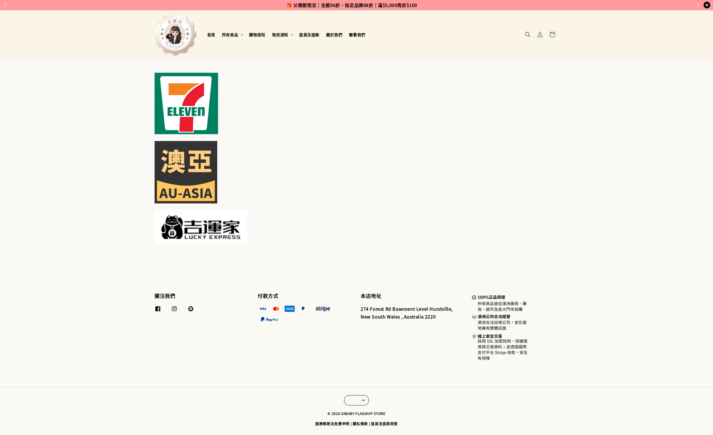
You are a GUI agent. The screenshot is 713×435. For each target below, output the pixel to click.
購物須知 (257, 34)
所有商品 (230, 34)
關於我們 (334, 34)
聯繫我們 (357, 34)
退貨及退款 (309, 34)
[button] (528, 34)
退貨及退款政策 (384, 423)
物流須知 (280, 34)
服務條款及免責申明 (332, 423)
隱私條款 (360, 423)
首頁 (211, 34)
